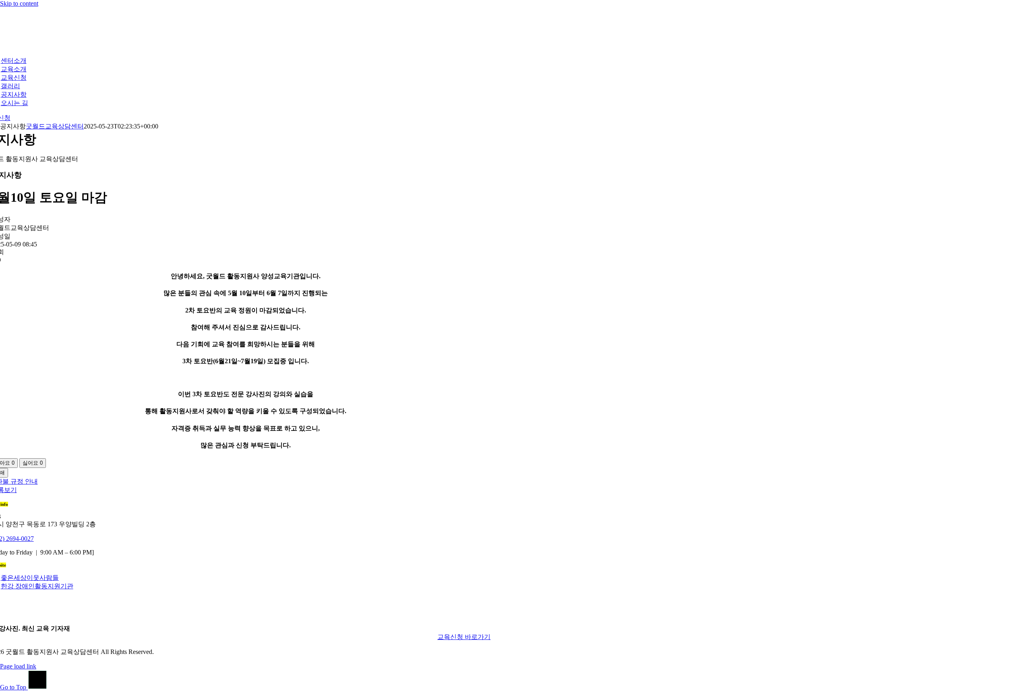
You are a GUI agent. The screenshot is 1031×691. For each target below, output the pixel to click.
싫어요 (33, 463)
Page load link (18, 666)
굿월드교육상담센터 (55, 126)
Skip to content (19, 3)
